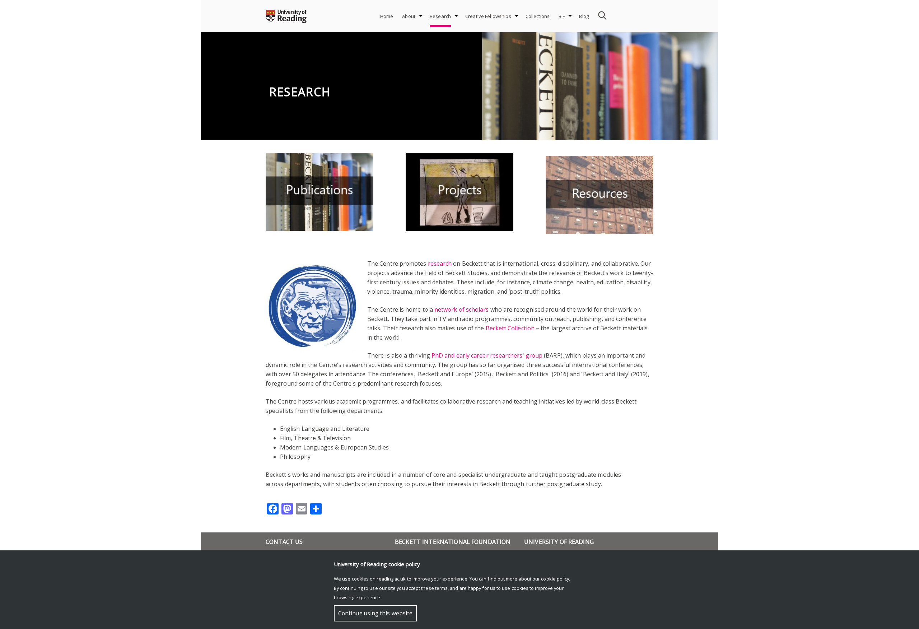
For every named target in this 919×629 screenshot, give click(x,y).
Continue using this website (375, 613)
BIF (562, 16)
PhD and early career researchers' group (486, 355)
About (408, 16)
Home (386, 16)
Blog (584, 16)
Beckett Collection (510, 328)
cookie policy (555, 579)
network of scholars (461, 309)
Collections (538, 16)
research (440, 263)
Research (440, 16)
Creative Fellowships (488, 16)
